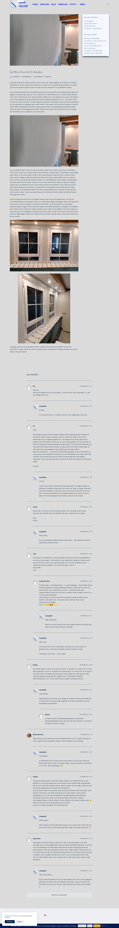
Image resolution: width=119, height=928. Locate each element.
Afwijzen (19, 921)
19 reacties (47, 76)
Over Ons (44, 4)
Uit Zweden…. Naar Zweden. (93, 28)
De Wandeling (88, 21)
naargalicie (87, 41)
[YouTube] (45, 915)
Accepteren (10, 921)
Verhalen (63, 4)
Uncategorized (37, 76)
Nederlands (14, 1)
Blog (53, 4)
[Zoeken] (108, 4)
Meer (82, 4)
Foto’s (73, 4)
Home (35, 4)
